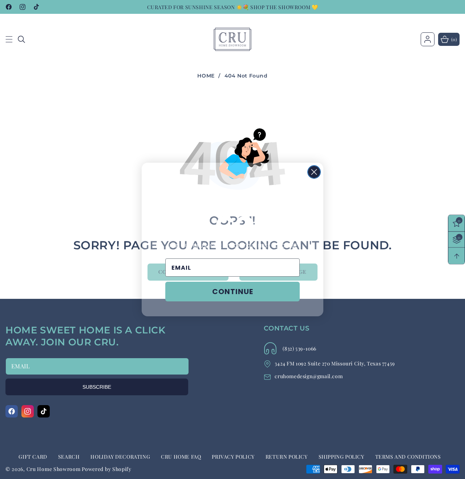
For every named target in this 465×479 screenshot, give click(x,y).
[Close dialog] (314, 172)
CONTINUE (232, 291)
